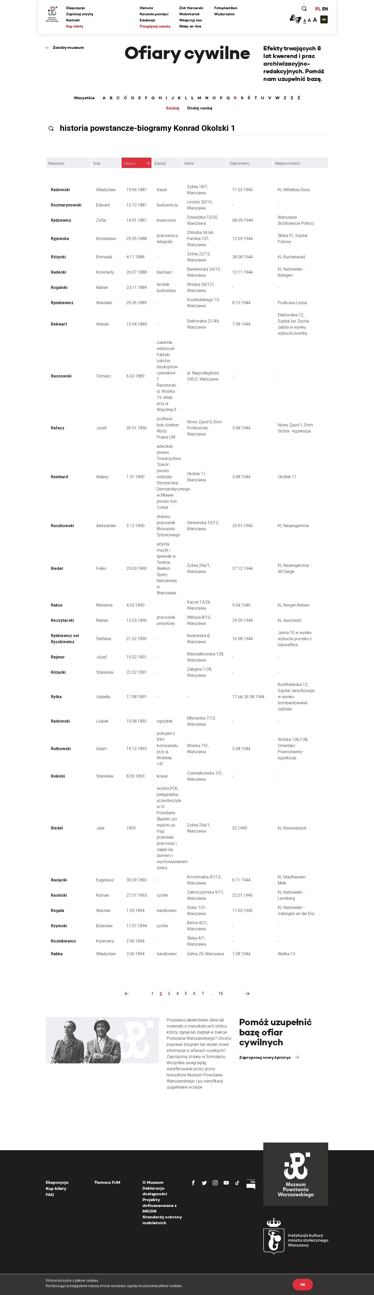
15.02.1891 (136, 657)
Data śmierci (240, 163)
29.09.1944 (242, 620)
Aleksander (106, 525)
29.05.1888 (136, 238)
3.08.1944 (241, 428)
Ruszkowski (62, 525)
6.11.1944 (241, 880)
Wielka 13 (286, 953)
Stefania (103, 638)
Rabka (57, 953)
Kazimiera (105, 941)
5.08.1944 (241, 748)
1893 (131, 828)
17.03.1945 (242, 910)
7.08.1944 (241, 324)
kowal (162, 776)
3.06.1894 (135, 953)
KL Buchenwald (291, 257)
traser (162, 189)
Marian (102, 287)
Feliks (101, 568)
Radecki (58, 272)
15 (220, 993)
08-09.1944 (242, 220)
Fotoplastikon (225, 8)
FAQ (50, 1194)
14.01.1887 (136, 220)
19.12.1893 (136, 748)
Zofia (101, 220)
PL (318, 9)
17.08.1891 (136, 696)
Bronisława (106, 238)
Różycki (58, 257)
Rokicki (58, 776)
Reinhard (59, 476)
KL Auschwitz (289, 620)
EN (325, 9)
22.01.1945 (242, 895)
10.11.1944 (242, 272)
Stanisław (104, 672)
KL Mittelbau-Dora (294, 189)
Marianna (104, 605)
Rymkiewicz (62, 302)
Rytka (56, 696)
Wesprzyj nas (190, 20)
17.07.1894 (136, 925)
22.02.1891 (136, 672)
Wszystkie (84, 98)
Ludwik (102, 721)
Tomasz (103, 376)
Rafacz (57, 428)
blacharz (164, 272)
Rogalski (59, 287)
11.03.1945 (242, 189)
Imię (97, 163)
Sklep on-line (190, 26)
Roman (102, 895)
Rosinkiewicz (63, 941)
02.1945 (239, 828)
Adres (189, 163)
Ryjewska (60, 238)
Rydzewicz (61, 220)
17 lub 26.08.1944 (248, 696)
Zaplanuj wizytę (79, 14)
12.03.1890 (136, 620)
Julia (100, 828)
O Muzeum (153, 1182)
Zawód (160, 163)
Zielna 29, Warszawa (205, 953)
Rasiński (59, 895)
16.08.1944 (242, 638)
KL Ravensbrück (292, 828)
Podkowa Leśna (292, 302)
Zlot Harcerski (191, 8)
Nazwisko (56, 163)
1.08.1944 (241, 953)
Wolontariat (189, 14)
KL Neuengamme (293, 525)
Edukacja (147, 20)
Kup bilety (74, 26)
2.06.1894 (135, 941)
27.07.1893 (136, 895)
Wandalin (104, 302)
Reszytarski (62, 620)
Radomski (60, 189)
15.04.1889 (136, 324)
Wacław (103, 910)
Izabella (103, 696)
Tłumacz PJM (107, 1182)
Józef (101, 428)
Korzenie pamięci (154, 14)
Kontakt (73, 20)
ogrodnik (164, 721)
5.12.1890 (135, 525)
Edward (103, 205)
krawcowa (166, 220)
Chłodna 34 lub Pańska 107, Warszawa (200, 238)
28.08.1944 (242, 257)
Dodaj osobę (199, 108)
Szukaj (172, 108)
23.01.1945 (242, 525)
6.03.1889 (135, 376)
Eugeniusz (105, 880)
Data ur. (130, 163)
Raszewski (61, 376)
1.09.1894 (135, 910)
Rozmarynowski (66, 205)
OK (302, 1284)
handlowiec (167, 910)
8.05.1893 (135, 776)
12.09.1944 (242, 238)
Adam (101, 748)
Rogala (57, 910)
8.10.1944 (241, 302)
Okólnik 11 (287, 476)
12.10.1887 (136, 205)
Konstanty (105, 272)
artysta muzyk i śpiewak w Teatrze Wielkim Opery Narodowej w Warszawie (167, 568)
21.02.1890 (136, 638)
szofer (162, 895)
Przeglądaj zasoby (155, 26)
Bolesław (104, 925)
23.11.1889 (136, 287)
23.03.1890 (136, 568)
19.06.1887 (136, 189)
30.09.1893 (136, 880)
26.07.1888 (136, 272)
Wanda (102, 324)
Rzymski (59, 925)
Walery (102, 476)
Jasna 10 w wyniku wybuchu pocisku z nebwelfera (295, 638)
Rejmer (58, 657)
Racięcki (59, 880)
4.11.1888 (135, 257)
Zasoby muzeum (68, 47)
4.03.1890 (135, 605)
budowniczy (167, 205)
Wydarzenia (224, 14)
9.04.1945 (241, 605)
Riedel (57, 568)
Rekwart (59, 324)
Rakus (57, 605)
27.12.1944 (242, 568)
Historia (146, 8)
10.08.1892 (136, 721)
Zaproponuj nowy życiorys (265, 1057)
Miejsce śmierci (287, 163)
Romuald (104, 257)
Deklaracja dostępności (154, 1191)
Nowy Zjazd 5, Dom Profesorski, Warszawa (204, 428)
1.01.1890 (135, 476)
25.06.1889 (136, 302)
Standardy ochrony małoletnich (162, 1219)
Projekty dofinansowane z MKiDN (159, 1205)
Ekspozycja (75, 8)
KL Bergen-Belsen (293, 605)
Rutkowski (61, 748)
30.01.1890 (136, 428)
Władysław (106, 189)
